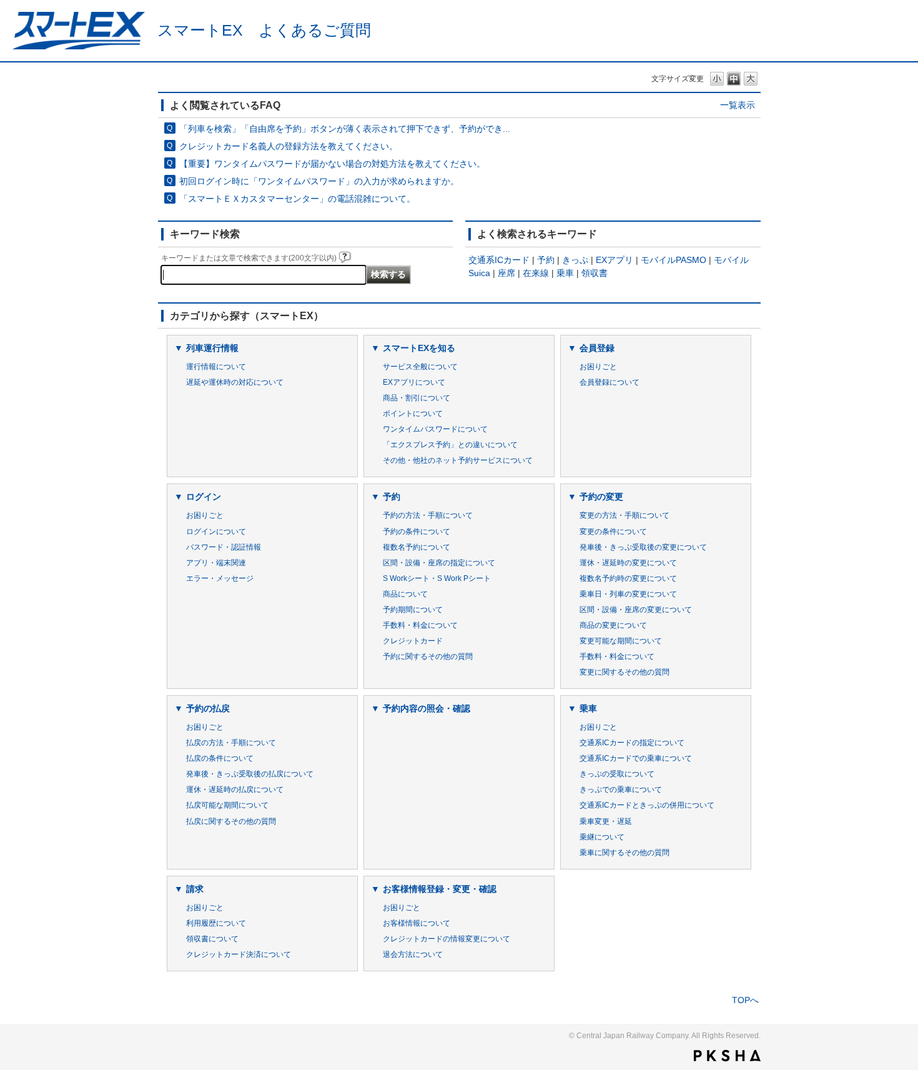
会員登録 (597, 348)
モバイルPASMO (673, 260)
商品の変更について (613, 625)
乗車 (565, 273)
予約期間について (413, 609)
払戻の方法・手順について (231, 742)
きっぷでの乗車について (621, 789)
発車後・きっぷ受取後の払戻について (249, 774)
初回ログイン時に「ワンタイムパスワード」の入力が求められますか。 (319, 181)
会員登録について (609, 382)
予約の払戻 (208, 708)
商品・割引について (416, 398)
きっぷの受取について (617, 774)
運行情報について (216, 366)
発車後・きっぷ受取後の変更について (643, 547)
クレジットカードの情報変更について (446, 938)
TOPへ (745, 1000)
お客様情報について (416, 923)
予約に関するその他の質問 (428, 656)
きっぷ (575, 260)
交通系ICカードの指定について (632, 742)
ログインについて (216, 531)
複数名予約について (416, 547)
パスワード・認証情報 (223, 547)
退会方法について (413, 954)
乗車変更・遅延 (606, 821)
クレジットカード (413, 641)
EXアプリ (614, 260)
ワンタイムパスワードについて (435, 429)
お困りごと (598, 366)
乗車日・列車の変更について (628, 594)
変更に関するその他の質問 (624, 672)
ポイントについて (413, 413)
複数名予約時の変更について (628, 578)
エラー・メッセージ (220, 578)
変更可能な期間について (621, 641)
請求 (195, 889)
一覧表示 (737, 105)
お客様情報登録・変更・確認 (439, 889)
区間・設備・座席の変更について (636, 609)
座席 (506, 273)
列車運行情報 (212, 348)
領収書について (212, 938)
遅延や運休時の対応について (235, 382)
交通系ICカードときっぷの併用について (647, 805)
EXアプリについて (414, 382)
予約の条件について (416, 531)
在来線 (536, 273)
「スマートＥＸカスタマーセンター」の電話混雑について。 (297, 199)
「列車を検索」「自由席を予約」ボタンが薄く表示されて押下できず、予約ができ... (344, 129)
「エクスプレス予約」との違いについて (450, 444)
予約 (546, 260)
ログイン (203, 497)
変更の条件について (613, 531)
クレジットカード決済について (238, 954)
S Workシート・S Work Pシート (437, 578)
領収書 (594, 273)
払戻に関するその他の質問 (231, 821)
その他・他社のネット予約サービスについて (458, 460)
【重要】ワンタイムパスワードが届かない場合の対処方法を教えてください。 (332, 164)
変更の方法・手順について (624, 515)
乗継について (602, 837)
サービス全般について (420, 366)
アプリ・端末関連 (216, 562)
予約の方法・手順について (428, 515)
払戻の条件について (220, 758)
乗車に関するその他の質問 (624, 852)
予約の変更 (601, 497)
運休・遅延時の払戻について (235, 789)
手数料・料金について (420, 625)
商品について (405, 594)
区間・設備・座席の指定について (439, 562)
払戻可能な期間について (227, 805)
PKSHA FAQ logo (727, 1056)
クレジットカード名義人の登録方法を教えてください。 (288, 146)
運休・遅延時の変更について (628, 562)
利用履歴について (216, 923)
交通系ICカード (499, 260)
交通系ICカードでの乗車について (636, 758)
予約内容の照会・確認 (426, 708)
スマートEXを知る (419, 348)
